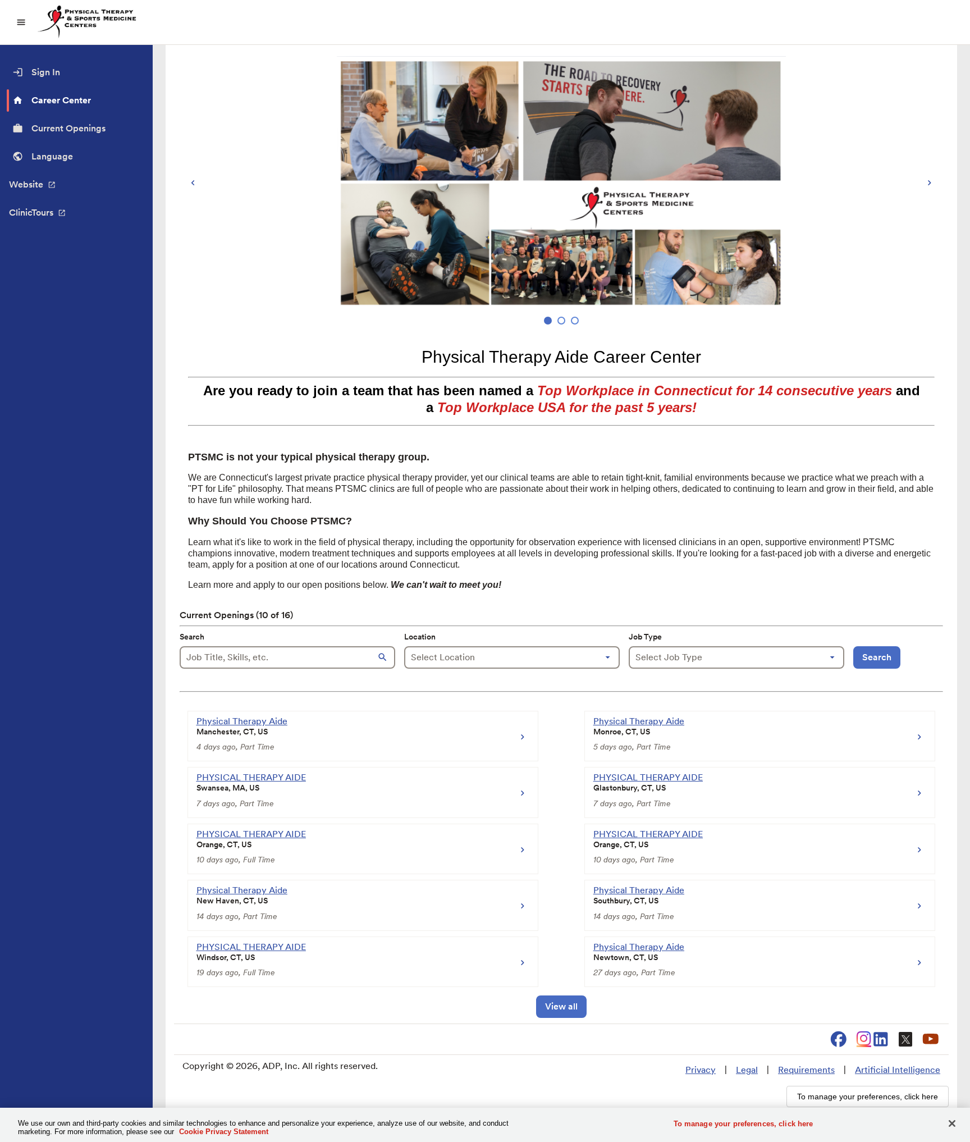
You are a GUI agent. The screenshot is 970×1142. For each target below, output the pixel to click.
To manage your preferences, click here (743, 1124)
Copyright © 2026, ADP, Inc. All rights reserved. (280, 1066)
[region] (561, 192)
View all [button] (561, 1006)
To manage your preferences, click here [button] (867, 1096)
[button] (384, 657)
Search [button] (876, 657)
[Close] (952, 1123)
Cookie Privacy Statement (223, 1131)
